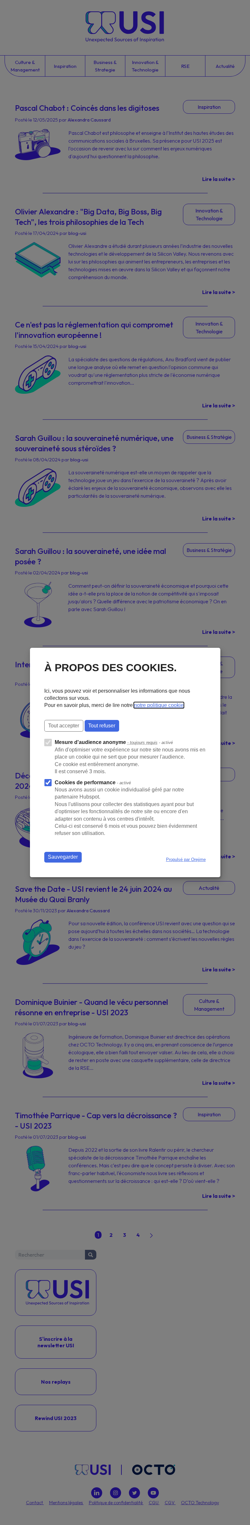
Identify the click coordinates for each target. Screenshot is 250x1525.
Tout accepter (63, 725)
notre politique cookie (159, 705)
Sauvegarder (63, 857)
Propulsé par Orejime (186, 859)
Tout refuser (101, 725)
